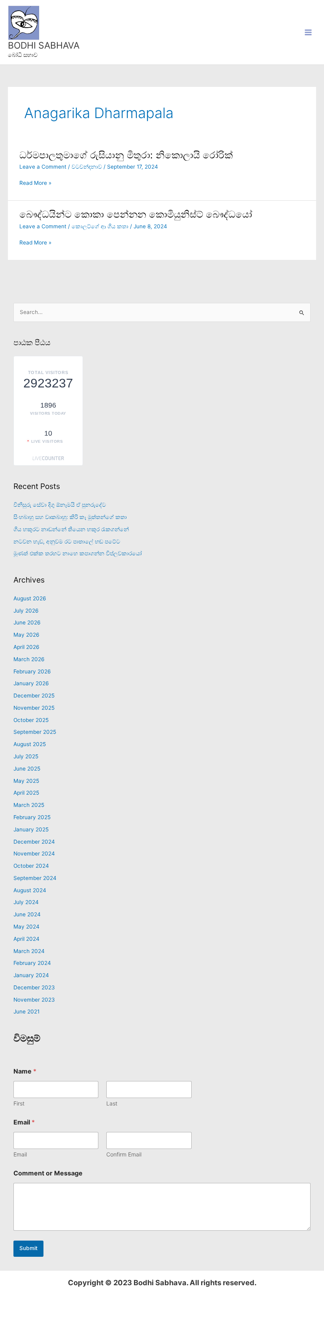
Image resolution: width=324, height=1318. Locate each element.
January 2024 (31, 975)
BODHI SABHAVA (43, 45)
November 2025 (34, 708)
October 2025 (31, 720)
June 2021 (26, 1011)
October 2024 (31, 866)
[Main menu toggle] (308, 32)
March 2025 (28, 805)
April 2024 (26, 939)
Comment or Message (48, 1173)
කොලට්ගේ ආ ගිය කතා (100, 226)
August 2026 (29, 598)
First (18, 1103)
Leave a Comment (42, 167)
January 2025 (31, 829)
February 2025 (32, 817)
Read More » (35, 183)
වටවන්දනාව (87, 167)
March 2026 (29, 659)
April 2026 (26, 647)
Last (111, 1103)
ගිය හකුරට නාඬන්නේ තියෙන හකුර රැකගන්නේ (71, 529)
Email (20, 1154)
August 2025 (29, 744)
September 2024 (35, 878)
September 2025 (34, 732)
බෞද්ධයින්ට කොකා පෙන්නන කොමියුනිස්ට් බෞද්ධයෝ (135, 214)
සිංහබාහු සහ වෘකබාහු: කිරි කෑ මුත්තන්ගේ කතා (70, 517)
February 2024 (32, 963)
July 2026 (26, 610)
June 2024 (27, 914)
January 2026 (31, 683)
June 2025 (26, 768)
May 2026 (26, 635)
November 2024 (34, 853)
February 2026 (32, 671)
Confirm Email (123, 1154)
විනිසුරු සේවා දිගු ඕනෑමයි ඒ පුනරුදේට (59, 505)
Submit (28, 1248)
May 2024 (26, 926)
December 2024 (34, 842)
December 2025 (34, 695)
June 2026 (27, 622)
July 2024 (26, 902)
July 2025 (25, 756)
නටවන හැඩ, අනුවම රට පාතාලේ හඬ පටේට (66, 541)
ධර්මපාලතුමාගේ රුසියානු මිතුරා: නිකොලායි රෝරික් (126, 155)
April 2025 (26, 793)
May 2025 (26, 781)
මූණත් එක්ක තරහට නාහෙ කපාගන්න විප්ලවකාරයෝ (77, 553)
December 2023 (34, 987)
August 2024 (29, 890)
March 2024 (29, 951)
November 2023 (34, 999)
